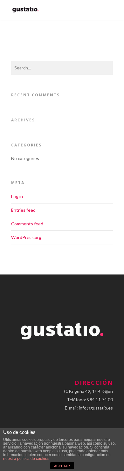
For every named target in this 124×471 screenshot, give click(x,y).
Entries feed (23, 210)
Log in (17, 196)
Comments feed (27, 223)
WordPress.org (26, 237)
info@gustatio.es (96, 407)
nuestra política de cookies (26, 458)
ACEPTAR (62, 466)
